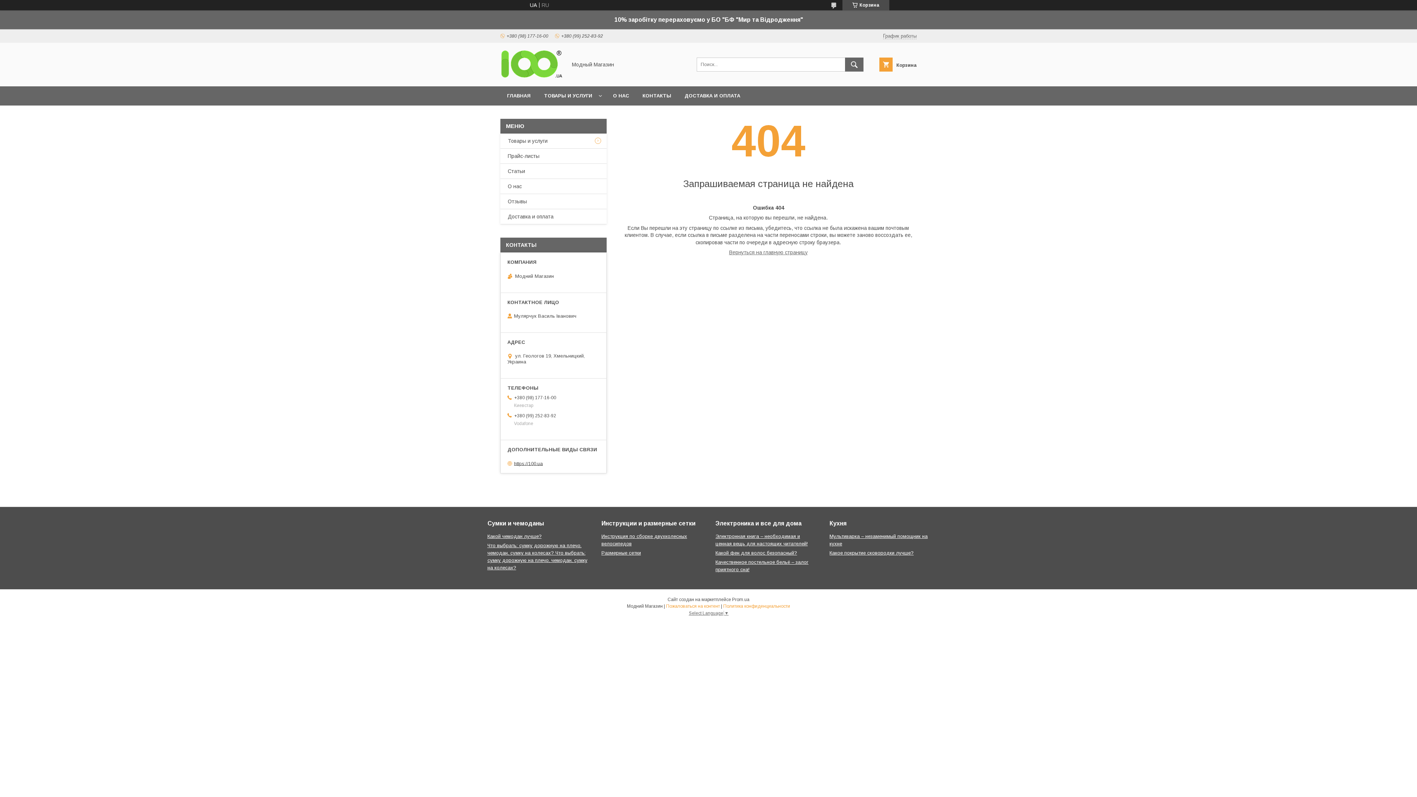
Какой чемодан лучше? (514, 536)
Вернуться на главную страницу (768, 252)
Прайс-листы (523, 156)
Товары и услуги (568, 96)
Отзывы (517, 201)
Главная (519, 96)
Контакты (656, 96)
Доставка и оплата (712, 96)
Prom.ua (740, 599)
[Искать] (854, 65)
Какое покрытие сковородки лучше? (872, 553)
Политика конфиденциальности (756, 606)
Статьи (516, 171)
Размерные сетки (621, 553)
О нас (621, 96)
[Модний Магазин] (531, 77)
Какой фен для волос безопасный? (756, 553)
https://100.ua (528, 463)
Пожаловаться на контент (693, 606)
